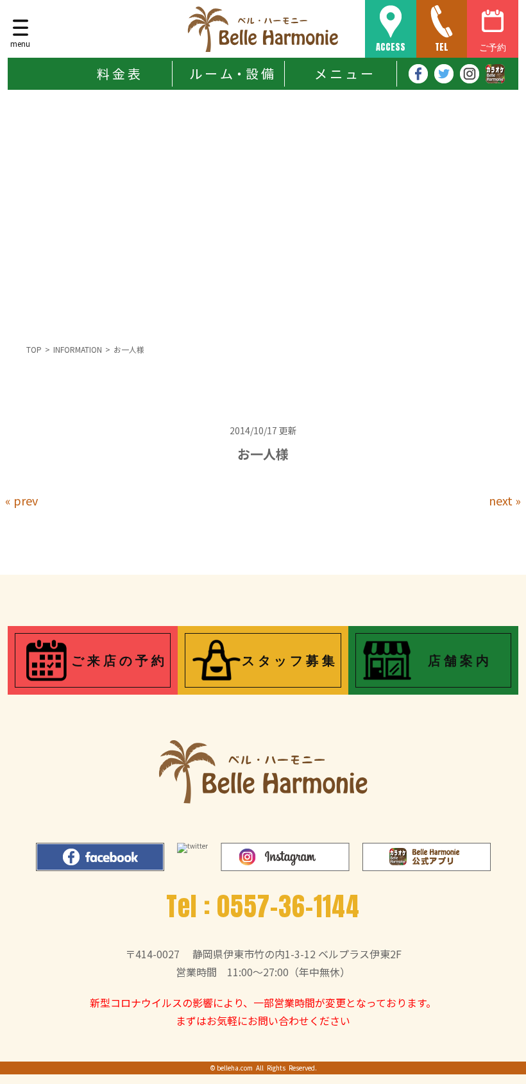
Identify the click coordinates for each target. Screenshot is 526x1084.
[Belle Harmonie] (263, 29)
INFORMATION (77, 349)
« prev (21, 500)
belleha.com (235, 1067)
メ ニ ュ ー (343, 73)
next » (505, 500)
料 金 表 (118, 73)
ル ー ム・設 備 (231, 73)
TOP (34, 349)
